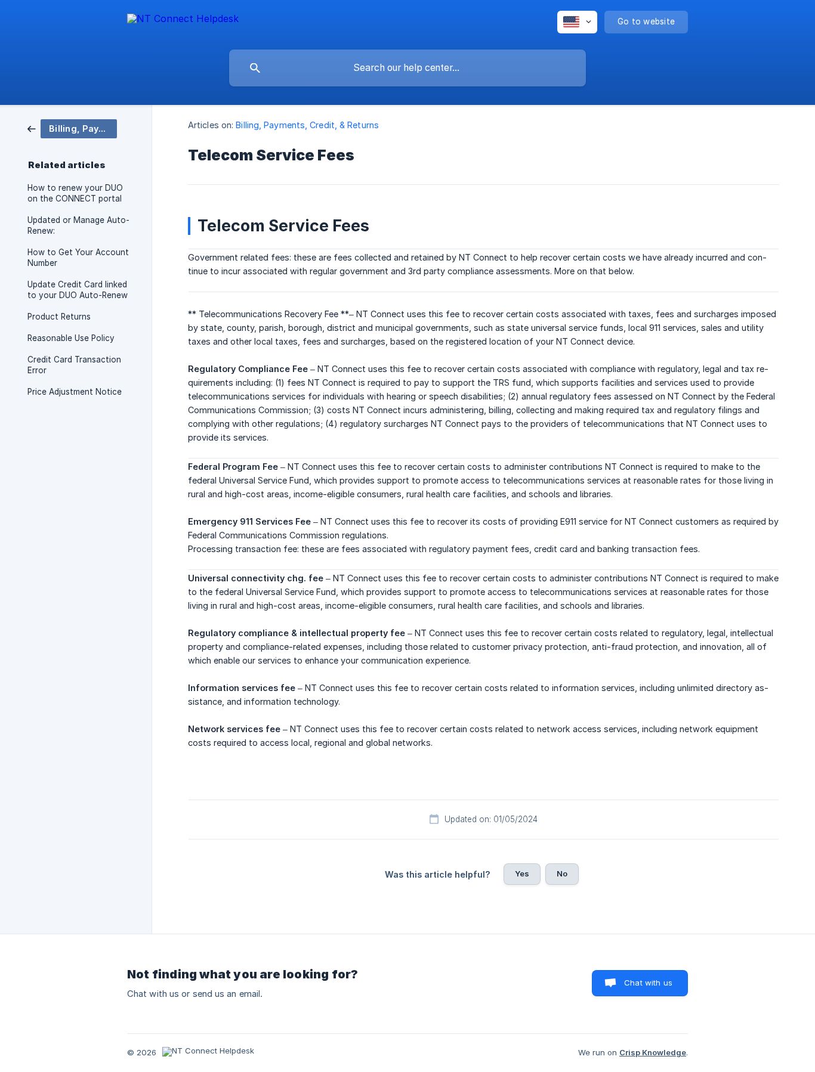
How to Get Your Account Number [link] (78, 257)
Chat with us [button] (648, 982)
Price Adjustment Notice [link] (74, 391)
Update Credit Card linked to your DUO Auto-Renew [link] (77, 290)
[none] (183, 20)
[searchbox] (407, 67)
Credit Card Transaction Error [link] (74, 365)
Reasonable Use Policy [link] (71, 338)
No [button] (562, 873)
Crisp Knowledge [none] (652, 1052)
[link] (72, 128)
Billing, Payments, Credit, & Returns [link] (307, 125)
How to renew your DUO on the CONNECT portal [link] (75, 193)
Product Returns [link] (59, 316)
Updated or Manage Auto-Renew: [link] (78, 225)
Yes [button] (522, 873)
